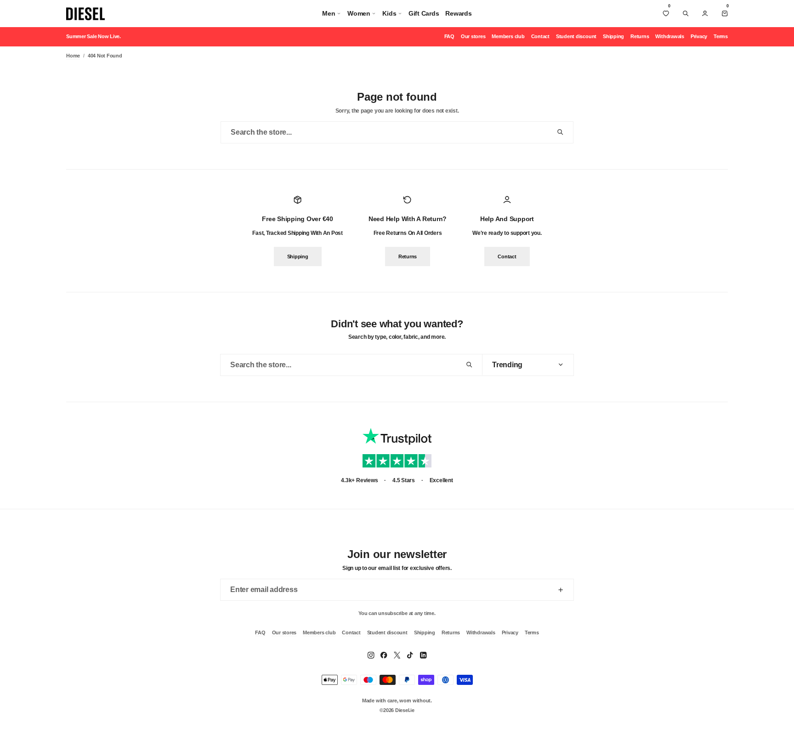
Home (73, 55)
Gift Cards (423, 13)
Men (328, 13)
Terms (721, 36)
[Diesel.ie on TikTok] (409, 655)
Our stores (473, 36)
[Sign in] (705, 13)
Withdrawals (669, 36)
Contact (540, 36)
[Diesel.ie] (85, 14)
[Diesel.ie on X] (397, 655)
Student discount (576, 36)
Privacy (699, 36)
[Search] (685, 13)
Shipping (613, 36)
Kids (389, 13)
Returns (639, 36)
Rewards (458, 13)
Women (358, 13)
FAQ (449, 36)
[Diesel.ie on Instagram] (370, 655)
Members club (508, 36)
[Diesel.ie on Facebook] (383, 655)
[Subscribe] (560, 589)
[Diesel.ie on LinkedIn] (423, 655)
